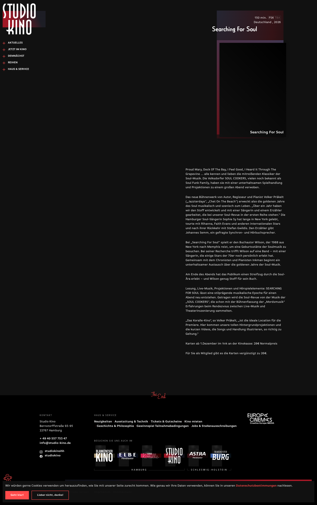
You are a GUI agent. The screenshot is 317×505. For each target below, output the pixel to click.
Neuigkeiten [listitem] (103, 421)
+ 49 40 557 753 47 (53, 438)
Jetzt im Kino (17, 49)
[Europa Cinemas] (260, 418)
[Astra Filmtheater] (197, 455)
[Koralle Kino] (151, 455)
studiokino (52, 455)
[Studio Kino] (19, 19)
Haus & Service (18, 69)
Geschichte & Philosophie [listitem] (115, 426)
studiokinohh (54, 451)
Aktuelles (15, 43)
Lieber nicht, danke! (50, 495)
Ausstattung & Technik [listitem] (131, 421)
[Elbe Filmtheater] (127, 455)
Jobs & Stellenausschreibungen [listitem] (214, 426)
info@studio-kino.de (55, 443)
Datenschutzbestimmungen (256, 485)
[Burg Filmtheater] (221, 455)
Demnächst (16, 56)
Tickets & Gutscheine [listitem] (166, 421)
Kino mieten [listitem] (193, 421)
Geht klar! (17, 495)
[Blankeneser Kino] (104, 455)
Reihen (13, 62)
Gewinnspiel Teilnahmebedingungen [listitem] (162, 426)
